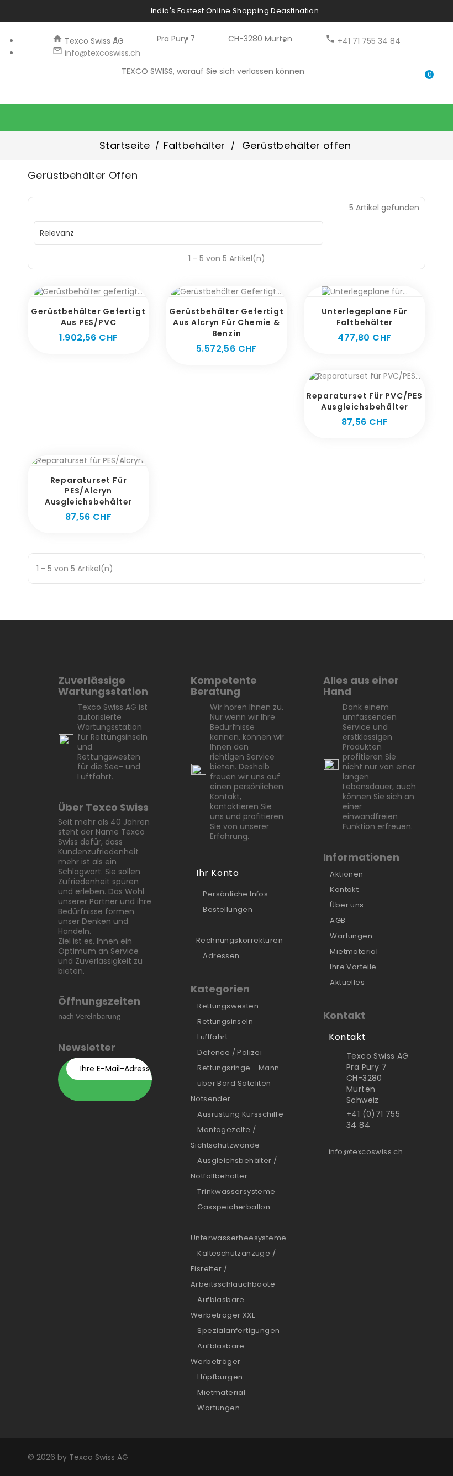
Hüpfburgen (220, 1377)
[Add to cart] (76, 291)
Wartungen (218, 1408)
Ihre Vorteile (353, 967)
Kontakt (344, 889)
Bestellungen (227, 909)
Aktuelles (347, 982)
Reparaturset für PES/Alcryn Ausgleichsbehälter (88, 491)
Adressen (221, 956)
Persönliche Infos (235, 894)
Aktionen (346, 874)
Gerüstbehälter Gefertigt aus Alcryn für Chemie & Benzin (226, 322)
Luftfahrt (212, 1037)
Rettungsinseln (225, 1021)
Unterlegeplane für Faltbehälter (364, 317)
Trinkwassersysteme (236, 1191)
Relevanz (177, 233)
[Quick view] (100, 291)
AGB (337, 920)
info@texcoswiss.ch (101, 53)
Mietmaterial (221, 1392)
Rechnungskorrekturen (239, 940)
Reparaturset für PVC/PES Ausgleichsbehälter (365, 401)
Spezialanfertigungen (238, 1330)
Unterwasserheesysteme (238, 1238)
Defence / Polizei (229, 1052)
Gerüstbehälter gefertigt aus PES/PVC (88, 317)
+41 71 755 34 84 (368, 40)
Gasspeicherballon (233, 1207)
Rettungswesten (228, 1006)
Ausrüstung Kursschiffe (240, 1114)
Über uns (347, 905)
